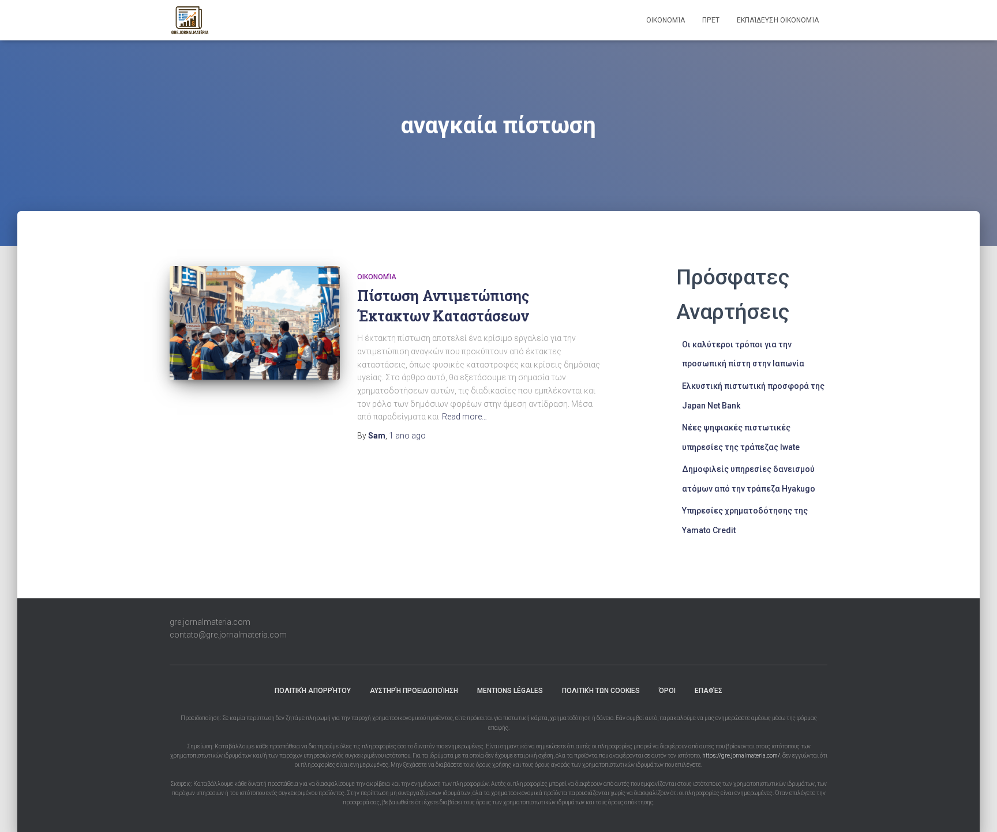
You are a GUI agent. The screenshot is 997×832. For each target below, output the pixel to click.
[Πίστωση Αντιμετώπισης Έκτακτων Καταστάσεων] (255, 323)
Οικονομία (665, 20)
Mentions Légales (510, 691)
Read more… (464, 416)
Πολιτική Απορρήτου (313, 691)
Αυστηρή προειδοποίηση (414, 691)
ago (407, 435)
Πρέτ (710, 20)
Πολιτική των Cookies (601, 691)
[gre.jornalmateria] (189, 20)
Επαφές (708, 691)
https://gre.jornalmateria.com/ (741, 755)
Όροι (667, 691)
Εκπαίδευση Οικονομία (778, 20)
